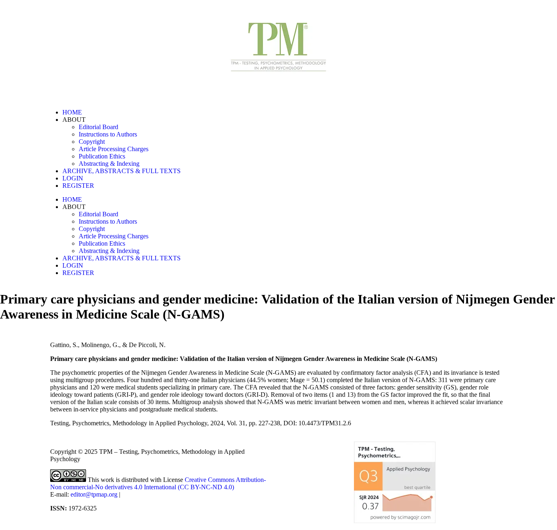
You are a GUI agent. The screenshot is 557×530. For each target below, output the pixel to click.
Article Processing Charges (113, 148)
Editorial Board (98, 126)
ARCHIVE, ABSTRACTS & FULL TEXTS (121, 170)
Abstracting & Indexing (109, 163)
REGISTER (78, 185)
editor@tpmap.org (94, 494)
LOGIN (72, 178)
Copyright (92, 141)
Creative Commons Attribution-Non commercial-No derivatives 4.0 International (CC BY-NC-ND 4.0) (158, 483)
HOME (72, 112)
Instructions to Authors (108, 134)
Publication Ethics (102, 156)
